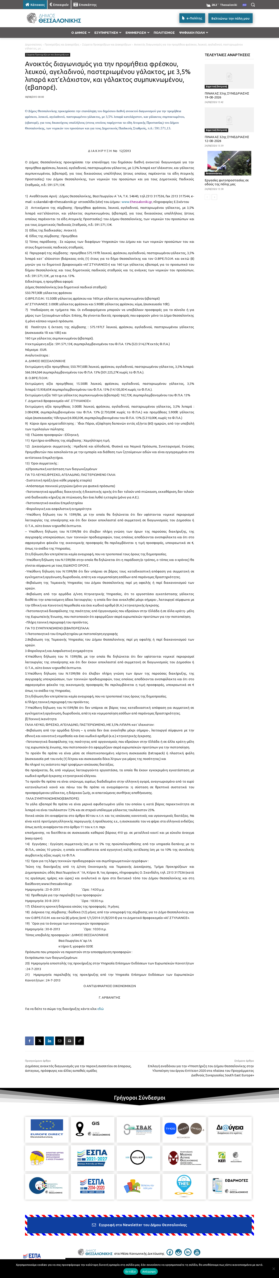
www (125, 202)
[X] (39, 1041)
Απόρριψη (149, 1271)
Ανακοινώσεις (214, 173)
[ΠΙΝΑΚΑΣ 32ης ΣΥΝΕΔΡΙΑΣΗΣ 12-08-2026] (229, 119)
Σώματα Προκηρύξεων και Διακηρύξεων (106, 44)
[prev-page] (207, 197)
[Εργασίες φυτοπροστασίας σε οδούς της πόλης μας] (229, 163)
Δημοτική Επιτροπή (216, 86)
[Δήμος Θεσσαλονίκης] (58, 18)
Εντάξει (131, 1271)
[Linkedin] (49, 1041)
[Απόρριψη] (273, 1268)
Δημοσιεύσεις (33, 44)
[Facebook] (29, 1041)
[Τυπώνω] (69, 1041)
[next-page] (214, 197)
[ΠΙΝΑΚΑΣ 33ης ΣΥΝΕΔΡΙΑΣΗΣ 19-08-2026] (229, 76)
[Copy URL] (79, 1041)
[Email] (59, 1041)
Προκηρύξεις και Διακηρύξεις (62, 44)
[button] (253, 5)
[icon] (169, 1254)
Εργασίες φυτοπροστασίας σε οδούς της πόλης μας (227, 182)
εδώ (100, 1009)
